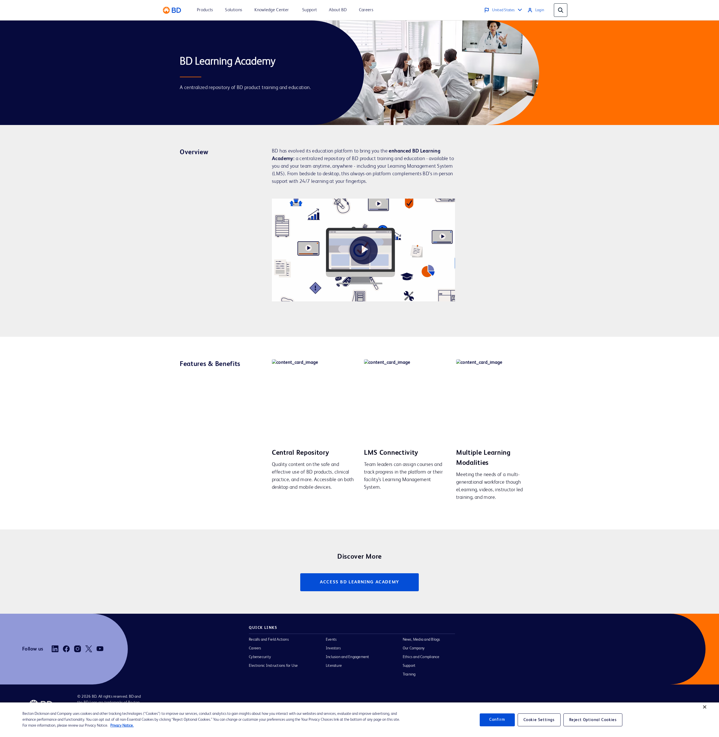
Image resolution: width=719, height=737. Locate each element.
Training (409, 674)
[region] (359, 719)
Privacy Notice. (122, 725)
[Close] (704, 707)
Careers (255, 648)
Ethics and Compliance (421, 657)
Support (409, 666)
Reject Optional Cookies (593, 720)
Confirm (497, 720)
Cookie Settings (539, 720)
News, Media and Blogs (421, 640)
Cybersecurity (260, 657)
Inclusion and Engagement (347, 657)
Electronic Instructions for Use (273, 666)
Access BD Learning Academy (359, 582)
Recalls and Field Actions (269, 640)
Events (331, 640)
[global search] (560, 10)
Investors (333, 648)
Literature (334, 666)
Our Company (414, 648)
